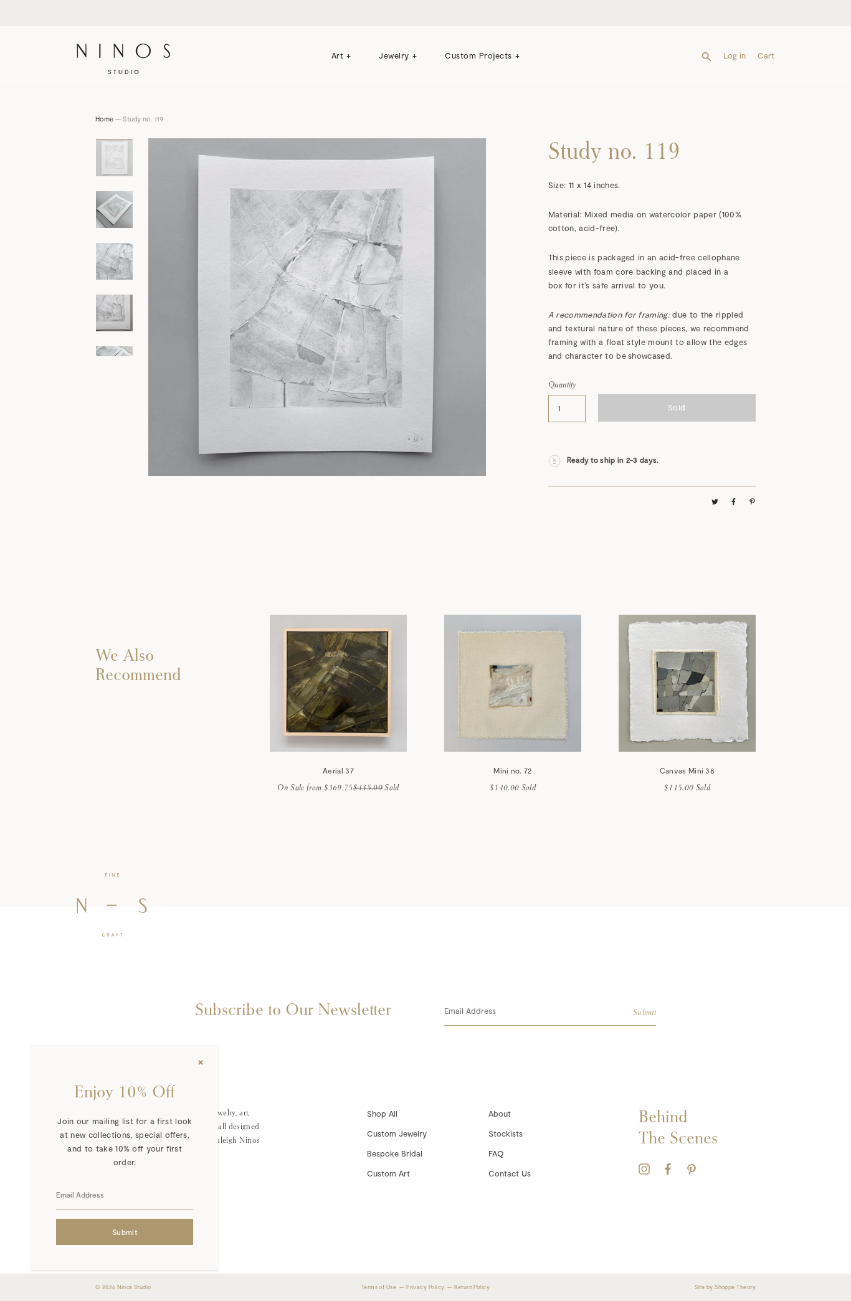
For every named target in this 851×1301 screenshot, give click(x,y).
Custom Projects (478, 55)
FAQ (495, 1153)
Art (337, 55)
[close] (201, 1062)
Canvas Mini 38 (687, 770)
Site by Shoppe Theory (725, 1287)
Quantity (562, 385)
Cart (766, 55)
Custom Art (388, 1173)
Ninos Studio (134, 1287)
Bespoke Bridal (394, 1153)
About (499, 1114)
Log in (734, 55)
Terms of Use (378, 1287)
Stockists (505, 1133)
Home (104, 119)
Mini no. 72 (512, 770)
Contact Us (509, 1173)
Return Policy (472, 1287)
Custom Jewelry (397, 1133)
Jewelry (394, 55)
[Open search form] (706, 55)
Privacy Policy (425, 1287)
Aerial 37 (338, 770)
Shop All (382, 1114)
